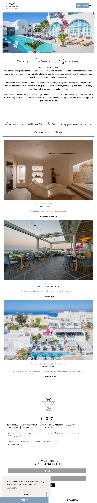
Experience (12, 425)
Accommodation (29, 425)
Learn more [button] (11, 488)
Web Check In (42, 428)
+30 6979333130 (25, 436)
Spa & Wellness (56, 425)
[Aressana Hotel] (12, 5)
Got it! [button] (26, 494)
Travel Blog (13, 428)
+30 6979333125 (74, 433)
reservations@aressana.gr (43, 433)
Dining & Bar (48, 296)
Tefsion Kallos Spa (48, 216)
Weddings (71, 425)
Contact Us (27, 428)
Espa (53, 428)
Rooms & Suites (48, 376)
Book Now (82, 5)
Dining (43, 425)
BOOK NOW (72, 500)
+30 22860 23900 (18, 433)
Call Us (24, 500)
